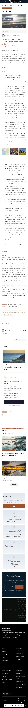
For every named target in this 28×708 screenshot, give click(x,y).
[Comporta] (14, 468)
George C (8, 35)
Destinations (4, 475)
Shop (14, 506)
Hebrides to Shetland (7, 431)
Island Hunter (17, 428)
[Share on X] (9, 705)
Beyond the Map (8, 314)
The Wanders (21, 312)
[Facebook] (22, 331)
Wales (14, 35)
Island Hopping (4, 428)
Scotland (22, 428)
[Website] (20, 331)
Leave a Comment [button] (21, 340)
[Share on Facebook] (5, 705)
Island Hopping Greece (7, 364)
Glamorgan (16, 48)
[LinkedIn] (25, 331)
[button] (3, 2)
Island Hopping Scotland (10, 428)
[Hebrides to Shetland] (14, 421)
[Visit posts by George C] (3, 330)
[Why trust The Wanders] (14, 557)
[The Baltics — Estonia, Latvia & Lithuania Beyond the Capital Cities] (14, 443)
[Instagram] (24, 331)
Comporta (4, 478)
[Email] (15, 705)
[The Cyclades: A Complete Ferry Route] (14, 356)
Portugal (8, 475)
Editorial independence (13, 546)
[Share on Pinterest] (12, 705)
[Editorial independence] (14, 542)
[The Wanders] (14, 1)
